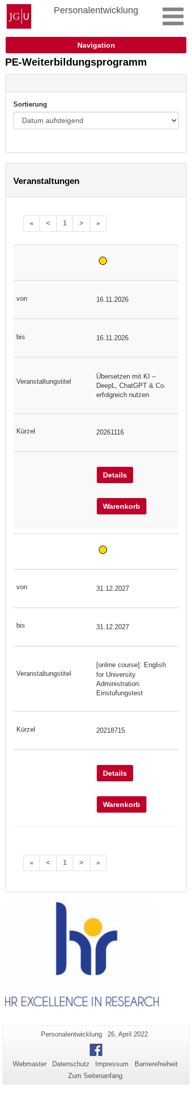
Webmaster (30, 1064)
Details (115, 475)
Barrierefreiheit (156, 1064)
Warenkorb (121, 506)
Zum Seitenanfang (95, 1076)
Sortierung (30, 104)
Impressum (112, 1064)
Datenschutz (71, 1064)
